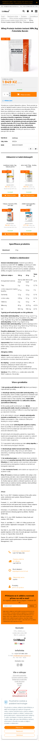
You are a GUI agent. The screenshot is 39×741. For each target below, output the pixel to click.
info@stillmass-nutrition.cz (11, 6)
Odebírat (31, 606)
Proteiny (24, 16)
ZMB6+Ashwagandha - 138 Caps (29, 204)
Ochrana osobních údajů (19, 677)
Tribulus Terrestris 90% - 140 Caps (10, 204)
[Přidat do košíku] (10, 195)
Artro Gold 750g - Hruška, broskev (29, 166)
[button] (23, 11)
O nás (19, 685)
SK (23, 643)
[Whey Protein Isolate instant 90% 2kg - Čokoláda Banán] (19, 55)
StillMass (15, 138)
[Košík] (32, 11)
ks (7, 94)
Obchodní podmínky (19, 675)
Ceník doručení (19, 681)
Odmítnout (19, 735)
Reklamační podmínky (19, 679)
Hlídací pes (8, 100)
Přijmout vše (19, 727)
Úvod (2, 16)
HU (18, 643)
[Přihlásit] (28, 11)
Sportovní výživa (12, 16)
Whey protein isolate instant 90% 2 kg (13, 20)
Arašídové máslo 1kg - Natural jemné (10, 166)
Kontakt (19, 683)
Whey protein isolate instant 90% (20, 18)
